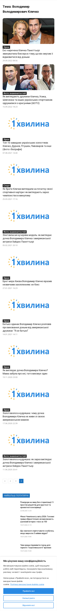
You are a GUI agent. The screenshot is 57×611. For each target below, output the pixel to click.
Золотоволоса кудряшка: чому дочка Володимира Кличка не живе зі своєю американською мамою (24, 416)
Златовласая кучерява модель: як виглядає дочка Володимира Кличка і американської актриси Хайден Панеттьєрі (27, 238)
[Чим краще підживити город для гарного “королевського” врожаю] (10, 549)
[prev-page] (5, 481)
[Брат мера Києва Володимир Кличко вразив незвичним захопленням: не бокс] (28, 262)
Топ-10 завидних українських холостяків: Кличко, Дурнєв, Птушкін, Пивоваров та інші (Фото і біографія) (27, 146)
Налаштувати (28, 598)
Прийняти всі (28, 591)
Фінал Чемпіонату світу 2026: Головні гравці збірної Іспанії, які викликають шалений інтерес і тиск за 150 (37, 519)
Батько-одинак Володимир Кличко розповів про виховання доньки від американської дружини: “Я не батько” (27, 327)
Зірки (6, 47)
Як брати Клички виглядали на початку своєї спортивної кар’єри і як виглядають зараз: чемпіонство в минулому (28, 192)
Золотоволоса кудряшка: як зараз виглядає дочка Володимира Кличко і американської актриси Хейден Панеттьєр (27, 462)
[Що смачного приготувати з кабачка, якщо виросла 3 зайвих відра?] (10, 535)
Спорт (6, 185)
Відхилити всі (29, 605)
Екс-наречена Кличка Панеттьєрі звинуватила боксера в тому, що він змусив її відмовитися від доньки (28, 53)
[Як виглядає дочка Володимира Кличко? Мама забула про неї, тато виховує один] (28, 351)
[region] (28, 584)
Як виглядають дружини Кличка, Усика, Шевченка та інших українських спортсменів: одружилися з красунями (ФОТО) (28, 100)
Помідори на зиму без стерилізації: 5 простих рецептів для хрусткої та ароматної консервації (36, 504)
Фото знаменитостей (14, 93)
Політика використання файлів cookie (27, 584)
